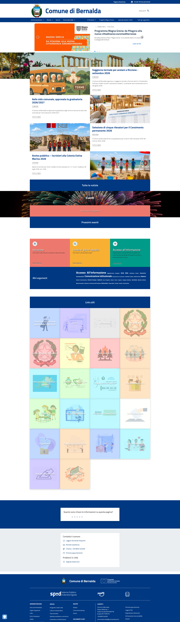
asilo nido (124, 273)
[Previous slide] (38, 37)
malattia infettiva (142, 280)
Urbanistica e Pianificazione (58, 619)
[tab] (94, 51)
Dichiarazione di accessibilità (133, 616)
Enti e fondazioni (35, 616)
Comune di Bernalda (73, 11)
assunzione (143, 273)
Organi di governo (35, 610)
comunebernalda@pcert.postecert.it (108, 619)
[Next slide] (142, 37)
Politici (32, 619)
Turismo (121, 283)
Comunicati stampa (79, 610)
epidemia (99, 280)
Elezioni (143, 276)
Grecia (116, 280)
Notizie (75, 607)
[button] (140, 2)
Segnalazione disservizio (132, 613)
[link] (50, 253)
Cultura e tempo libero (56, 611)
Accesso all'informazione (91, 272)
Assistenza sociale (134, 273)
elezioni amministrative (81, 280)
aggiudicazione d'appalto (113, 273)
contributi (127, 276)
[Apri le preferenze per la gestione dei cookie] (4, 616)
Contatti (100, 604)
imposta (120, 280)
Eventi (75, 613)
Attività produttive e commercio (59, 616)
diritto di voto (137, 276)
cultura (131, 276)
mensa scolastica (80, 283)
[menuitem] (90, 20)
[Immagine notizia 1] (62, 37)
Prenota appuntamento (132, 607)
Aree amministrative (36, 607)
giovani (112, 280)
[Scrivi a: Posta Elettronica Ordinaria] (110, 621)
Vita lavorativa (54, 613)
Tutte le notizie (90, 185)
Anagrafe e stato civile (56, 607)
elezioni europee (92, 280)
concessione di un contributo (118, 276)
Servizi (52, 604)
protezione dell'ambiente (95, 283)
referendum (104, 283)
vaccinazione (126, 283)
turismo (116, 283)
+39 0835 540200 (102, 616)
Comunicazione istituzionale (98, 276)
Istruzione (134, 280)
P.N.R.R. (127, 619)
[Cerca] (148, 11)
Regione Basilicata (119, 2)
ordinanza (86, 283)
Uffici (31, 613)
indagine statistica (127, 280)
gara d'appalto (106, 280)
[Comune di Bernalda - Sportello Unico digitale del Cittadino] (37, 10)
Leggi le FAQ (129, 610)
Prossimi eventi (90, 222)
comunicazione (80, 276)
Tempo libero (111, 283)
